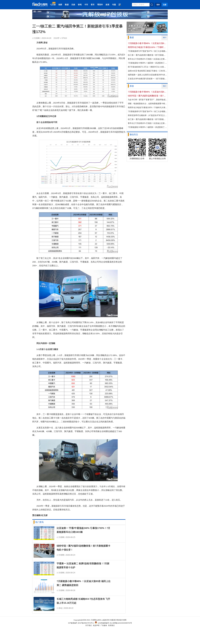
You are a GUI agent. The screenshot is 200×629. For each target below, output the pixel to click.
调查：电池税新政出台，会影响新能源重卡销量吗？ (147, 104)
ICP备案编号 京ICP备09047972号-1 (81, 623)
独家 (60, 5)
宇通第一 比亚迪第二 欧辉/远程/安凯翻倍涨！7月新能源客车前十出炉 (83, 565)
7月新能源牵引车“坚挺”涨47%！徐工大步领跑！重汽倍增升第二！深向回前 (147, 51)
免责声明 (96, 625)
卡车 (86, 5)
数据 (67, 5)
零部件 (100, 5)
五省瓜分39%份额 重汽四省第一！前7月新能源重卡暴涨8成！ (147, 79)
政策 (107, 5)
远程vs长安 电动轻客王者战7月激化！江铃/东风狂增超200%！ (147, 71)
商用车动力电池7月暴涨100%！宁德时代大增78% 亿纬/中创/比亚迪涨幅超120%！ (147, 47)
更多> (164, 37)
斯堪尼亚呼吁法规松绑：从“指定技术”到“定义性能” (147, 115)
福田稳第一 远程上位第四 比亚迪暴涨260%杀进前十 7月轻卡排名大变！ (147, 75)
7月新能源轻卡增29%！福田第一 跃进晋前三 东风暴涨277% (147, 63)
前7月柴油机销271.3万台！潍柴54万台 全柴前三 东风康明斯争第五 (147, 67)
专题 (114, 5)
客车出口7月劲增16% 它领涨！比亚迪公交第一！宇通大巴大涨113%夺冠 (147, 59)
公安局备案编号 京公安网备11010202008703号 (115, 623)
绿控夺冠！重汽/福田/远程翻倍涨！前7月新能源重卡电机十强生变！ (83, 547)
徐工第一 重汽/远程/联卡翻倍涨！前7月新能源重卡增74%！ (147, 55)
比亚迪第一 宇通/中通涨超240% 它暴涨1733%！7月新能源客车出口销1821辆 (83, 530)
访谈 (73, 5)
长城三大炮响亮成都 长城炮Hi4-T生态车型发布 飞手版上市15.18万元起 (83, 601)
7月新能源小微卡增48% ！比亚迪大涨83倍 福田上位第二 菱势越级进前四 (84, 583)
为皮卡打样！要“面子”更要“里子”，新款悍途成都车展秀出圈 (147, 100)
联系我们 (111, 625)
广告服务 (104, 625)
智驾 (80, 5)
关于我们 (88, 625)
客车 (93, 5)
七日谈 (53, 5)
